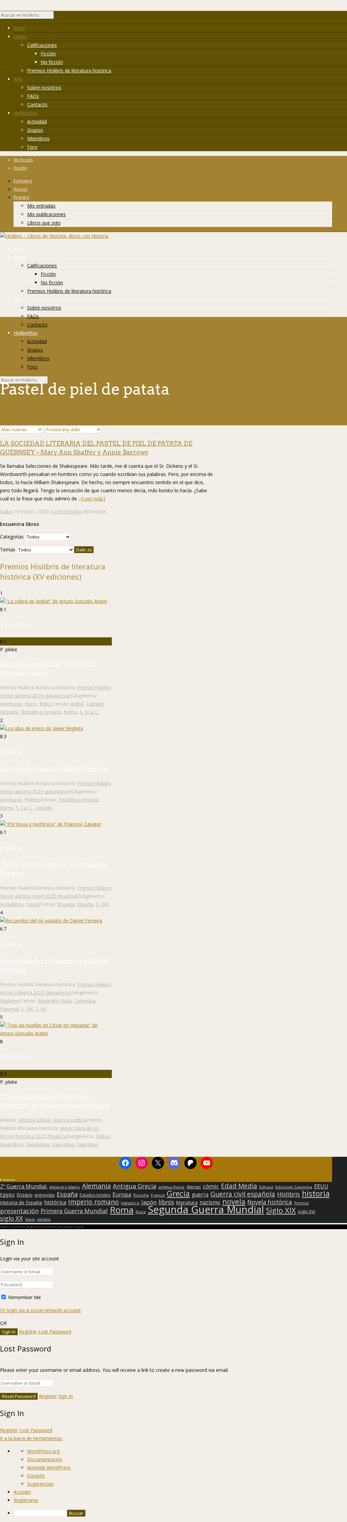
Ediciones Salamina (293, 1186)
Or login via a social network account (40, 1310)
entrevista (45, 1195)
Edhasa (266, 1186)
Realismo (10, 1000)
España (85, 904)
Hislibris (288, 1194)
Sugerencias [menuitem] (40, 1484)
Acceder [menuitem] (22, 1492)
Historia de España (21, 1202)
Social (33, 904)
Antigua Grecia (134, 1186)
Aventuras (11, 704)
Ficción (48, 53)
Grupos (35, 130)
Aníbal (77, 704)
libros (166, 1202)
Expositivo (64, 1144)
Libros (20, 36)
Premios (301, 1203)
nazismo (210, 1202)
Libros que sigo (44, 222)
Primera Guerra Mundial (74, 1211)
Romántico (12, 904)
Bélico (46, 704)
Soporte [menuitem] (36, 1475)
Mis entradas (41, 205)
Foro (32, 147)
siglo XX (11, 1218)
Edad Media (239, 1186)
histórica (55, 1202)
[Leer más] (93, 498)
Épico (31, 704)
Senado (44, 807)
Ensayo (25, 1195)
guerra (200, 1195)
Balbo (6, 511)
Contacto (37, 104)
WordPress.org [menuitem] (43, 1451)
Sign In (65, 1396)
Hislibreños (26, 113)
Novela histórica (269, 1202)
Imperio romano (93, 1202)
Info (18, 79)
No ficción (52, 62)
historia (316, 1193)
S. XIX (27, 1009)
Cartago (95, 704)
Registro (21, 197)
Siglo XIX (281, 1210)
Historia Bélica (34, 1120)
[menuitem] (180, 1513)
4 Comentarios (66, 511)
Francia (158, 1195)
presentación (19, 1211)
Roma (70, 712)
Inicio (19, 28)
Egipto (7, 1195)
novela (233, 1201)
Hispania (9, 712)
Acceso (20, 189)
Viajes (30, 1219)
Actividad (37, 121)
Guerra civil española (242, 1194)
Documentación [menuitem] (44, 1459)
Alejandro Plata (55, 1000)
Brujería (66, 904)
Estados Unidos (95, 1195)
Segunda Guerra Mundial (206, 1209)
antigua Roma (171, 1186)
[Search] (57, 16)
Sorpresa (9, 1179)
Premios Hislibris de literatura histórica (69, 70)
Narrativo (88, 1144)
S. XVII (102, 904)
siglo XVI (306, 1211)
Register (28, 1331)
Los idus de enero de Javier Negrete (53, 768)
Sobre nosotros (44, 87)
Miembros (38, 138)
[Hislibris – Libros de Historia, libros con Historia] (54, 236)
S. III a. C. (89, 712)
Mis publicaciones (46, 214)
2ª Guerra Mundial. (23, 1186)
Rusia (141, 1211)
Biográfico (11, 1144)
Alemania (96, 1186)
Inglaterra (130, 1202)
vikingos (43, 1219)
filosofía (141, 1195)
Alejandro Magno (64, 1187)
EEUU (321, 1186)
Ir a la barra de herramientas (31, 1438)
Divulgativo (37, 1144)
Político (33, 799)
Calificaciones (42, 45)
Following (23, 181)
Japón (149, 1202)
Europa (122, 1194)
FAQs (33, 96)
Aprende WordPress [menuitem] (49, 1467)
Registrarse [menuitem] (26, 1500)
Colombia (84, 1000)
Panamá (9, 1009)
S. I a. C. (24, 807)
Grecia (178, 1193)
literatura (187, 1202)
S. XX (41, 1009)
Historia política (69, 1120)
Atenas (193, 1186)
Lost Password (54, 1331)
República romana (41, 712)
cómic (211, 1186)
